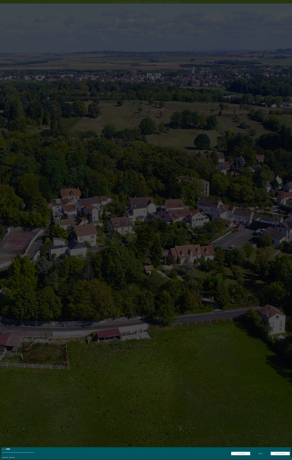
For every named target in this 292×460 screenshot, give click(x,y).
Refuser (260, 453)
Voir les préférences (280, 453)
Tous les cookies (240, 453)
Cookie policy (5, 457)
